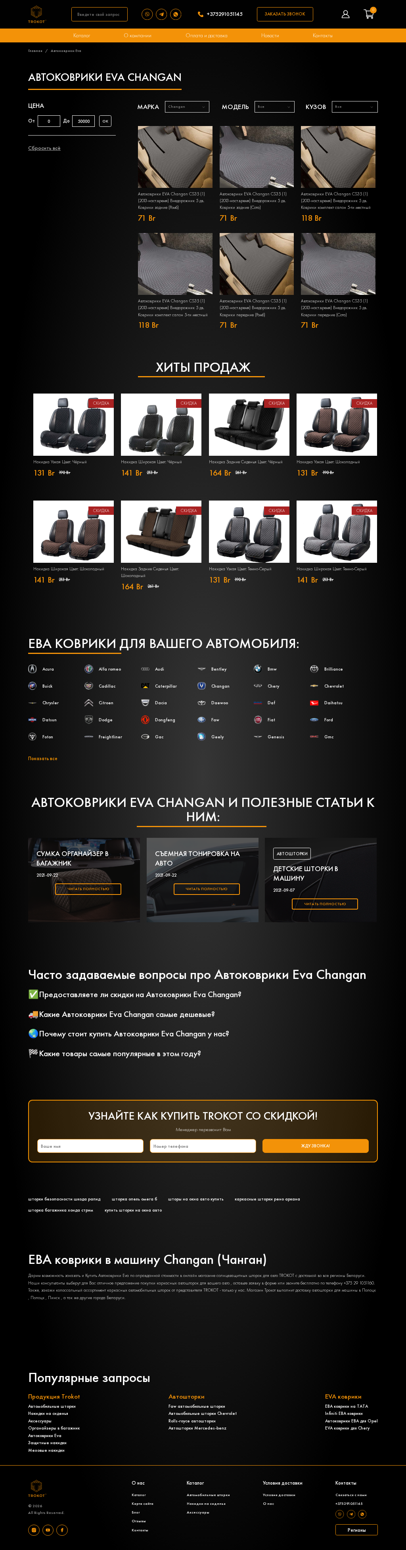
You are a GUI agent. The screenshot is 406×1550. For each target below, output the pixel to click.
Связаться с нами (351, 1495)
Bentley (218, 669)
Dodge (106, 719)
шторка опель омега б (134, 1199)
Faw (215, 719)
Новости (270, 35)
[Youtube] (48, 1530)
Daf (271, 702)
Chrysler (50, 702)
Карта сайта (142, 1503)
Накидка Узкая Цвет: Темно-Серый (240, 568)
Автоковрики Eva (44, 1435)
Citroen (106, 702)
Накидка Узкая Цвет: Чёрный (60, 461)
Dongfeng (165, 719)
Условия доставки (279, 1495)
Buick (47, 686)
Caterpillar (166, 686)
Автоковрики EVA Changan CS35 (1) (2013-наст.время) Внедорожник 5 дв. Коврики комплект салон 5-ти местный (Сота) (173, 307)
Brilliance (333, 669)
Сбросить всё (44, 147)
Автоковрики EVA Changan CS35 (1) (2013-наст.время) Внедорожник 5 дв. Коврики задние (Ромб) (171, 200)
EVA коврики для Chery (347, 1428)
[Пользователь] (345, 14)
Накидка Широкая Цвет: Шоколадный (68, 568)
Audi (159, 669)
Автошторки (292, 853)
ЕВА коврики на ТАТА (346, 1406)
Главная (35, 50)
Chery (273, 686)
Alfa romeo (110, 669)
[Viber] (149, 14)
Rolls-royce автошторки (192, 1421)
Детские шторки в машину (305, 873)
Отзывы (139, 1521)
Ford (328, 719)
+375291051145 (225, 14)
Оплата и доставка (207, 35)
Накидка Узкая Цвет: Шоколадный (328, 461)
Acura (48, 669)
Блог (136, 1512)
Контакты (323, 35)
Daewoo (219, 702)
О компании (137, 35)
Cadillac (107, 686)
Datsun (49, 719)
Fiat (271, 719)
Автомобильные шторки (52, 1406)
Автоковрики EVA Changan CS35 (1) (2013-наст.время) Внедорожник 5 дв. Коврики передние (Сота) (334, 307)
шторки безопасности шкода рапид (64, 1199)
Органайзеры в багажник (54, 1428)
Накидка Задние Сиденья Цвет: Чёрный (246, 461)
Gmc (328, 737)
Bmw (272, 669)
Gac (159, 737)
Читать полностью (88, 888)
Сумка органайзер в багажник (72, 858)
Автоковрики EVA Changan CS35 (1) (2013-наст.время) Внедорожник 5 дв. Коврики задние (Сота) (253, 200)
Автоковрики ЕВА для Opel (351, 1421)
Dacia (161, 702)
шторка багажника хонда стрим (60, 1210)
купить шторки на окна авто (133, 1210)
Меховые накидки (46, 1450)
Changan (220, 686)
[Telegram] (163, 14)
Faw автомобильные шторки (197, 1406)
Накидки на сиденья (48, 1413)
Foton (47, 737)
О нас (268, 1503)
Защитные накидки (47, 1442)
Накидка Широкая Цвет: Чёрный (151, 461)
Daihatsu (333, 702)
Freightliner (110, 737)
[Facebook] (61, 1530)
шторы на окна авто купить (196, 1199)
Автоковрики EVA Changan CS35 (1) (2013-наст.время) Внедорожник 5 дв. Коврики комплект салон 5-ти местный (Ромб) (336, 200)
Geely (217, 737)
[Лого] (37, 14)
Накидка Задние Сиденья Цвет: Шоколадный (150, 572)
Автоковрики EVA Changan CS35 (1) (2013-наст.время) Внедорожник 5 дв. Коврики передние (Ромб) (253, 307)
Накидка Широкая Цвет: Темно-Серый (332, 568)
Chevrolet (334, 686)
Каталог (81, 35)
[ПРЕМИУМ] (175, 157)
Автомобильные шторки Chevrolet (203, 1413)
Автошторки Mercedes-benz (197, 1428)
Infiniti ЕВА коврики (344, 1413)
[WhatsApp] (177, 14)
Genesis (276, 737)
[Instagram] (33, 1530)
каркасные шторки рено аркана (267, 1199)
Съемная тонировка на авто (197, 858)
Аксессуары (40, 1421)
